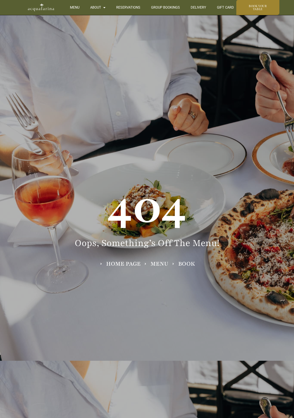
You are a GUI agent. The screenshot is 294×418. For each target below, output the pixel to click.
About (95, 7)
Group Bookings (165, 7)
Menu (74, 7)
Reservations (128, 7)
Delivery (198, 7)
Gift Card (225, 7)
